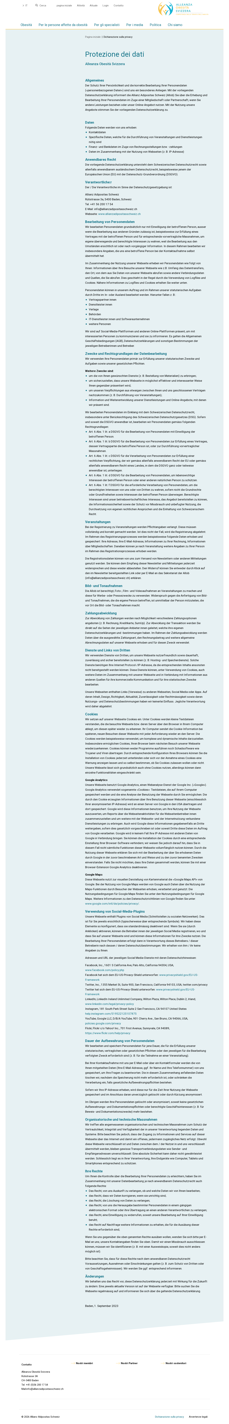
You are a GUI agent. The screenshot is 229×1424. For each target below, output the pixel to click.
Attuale (94, 5)
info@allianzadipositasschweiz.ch (45, 1388)
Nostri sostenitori (176, 1363)
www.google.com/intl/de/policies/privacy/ (112, 903)
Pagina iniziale (93, 36)
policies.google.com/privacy (103, 1023)
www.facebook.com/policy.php (104, 970)
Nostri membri (84, 1363)
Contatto (119, 5)
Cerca (43, 5)
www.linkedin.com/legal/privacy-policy (109, 1004)
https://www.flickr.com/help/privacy (107, 1033)
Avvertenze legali (198, 1416)
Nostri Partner (129, 1363)
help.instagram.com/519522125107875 (111, 1013)
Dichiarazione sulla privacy (169, 1416)
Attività (81, 5)
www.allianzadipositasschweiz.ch (119, 214)
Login (106, 5)
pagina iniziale (64, 5)
